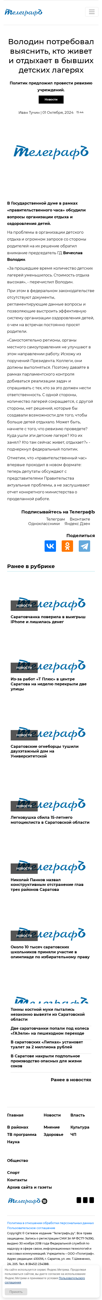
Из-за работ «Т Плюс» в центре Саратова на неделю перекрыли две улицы (49, 684)
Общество (17, 1160)
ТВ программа (22, 1134)
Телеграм (55, 519)
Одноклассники (44, 523)
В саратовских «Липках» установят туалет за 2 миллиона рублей (47, 1044)
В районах (17, 1127)
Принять (16, 1292)
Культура (79, 1127)
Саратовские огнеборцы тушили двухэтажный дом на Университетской (45, 751)
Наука (13, 1142)
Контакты (17, 1180)
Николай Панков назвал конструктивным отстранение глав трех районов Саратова (47, 885)
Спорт (13, 1172)
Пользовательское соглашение (31, 1228)
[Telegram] (87, 546)
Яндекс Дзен (77, 523)
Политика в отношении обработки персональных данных (50, 1223)
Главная (15, 1115)
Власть (77, 1115)
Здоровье (53, 1134)
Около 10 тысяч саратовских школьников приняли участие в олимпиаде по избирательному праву (50, 952)
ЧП (73, 1134)
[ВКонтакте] (53, 546)
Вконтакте (80, 519)
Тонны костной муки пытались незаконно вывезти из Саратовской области (48, 1014)
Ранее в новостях (71, 1079)
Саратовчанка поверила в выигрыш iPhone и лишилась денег (48, 619)
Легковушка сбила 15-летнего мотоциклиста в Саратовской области (50, 820)
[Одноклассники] (70, 546)
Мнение (52, 1127)
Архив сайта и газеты (29, 1187)
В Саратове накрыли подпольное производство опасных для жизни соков (46, 1061)
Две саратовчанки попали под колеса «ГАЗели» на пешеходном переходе (50, 1031)
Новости (51, 99)
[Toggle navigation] (91, 12)
